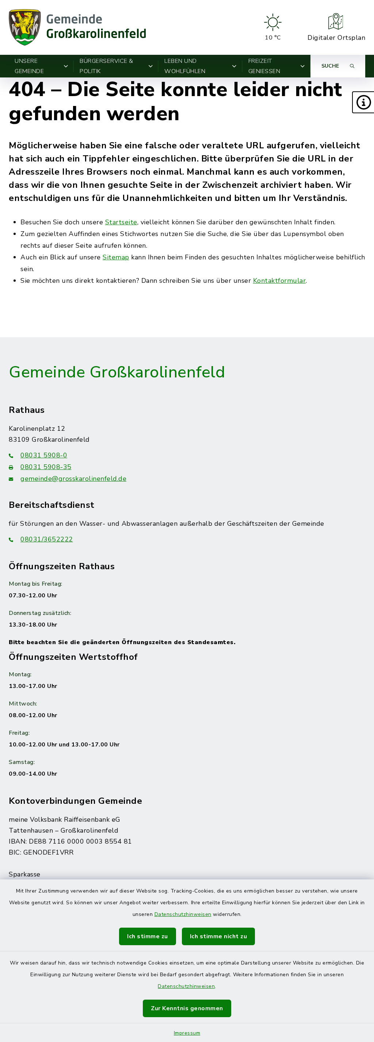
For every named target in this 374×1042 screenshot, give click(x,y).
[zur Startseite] (77, 27)
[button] (363, 102)
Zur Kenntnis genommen (187, 1008)
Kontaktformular (279, 280)
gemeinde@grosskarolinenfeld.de (73, 478)
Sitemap (116, 257)
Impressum (187, 1033)
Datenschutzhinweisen (182, 914)
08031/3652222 (46, 539)
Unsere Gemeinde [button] (29, 66)
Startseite (121, 222)
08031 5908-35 (46, 467)
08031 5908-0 (43, 455)
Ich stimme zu (147, 936)
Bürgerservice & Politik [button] (106, 66)
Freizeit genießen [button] (264, 66)
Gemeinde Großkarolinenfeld (117, 372)
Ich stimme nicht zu (218, 936)
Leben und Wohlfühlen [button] (184, 66)
